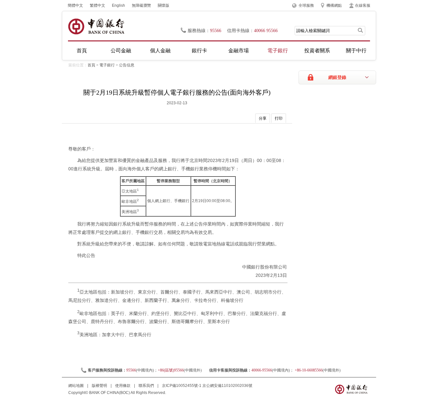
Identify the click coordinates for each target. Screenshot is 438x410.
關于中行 (356, 50)
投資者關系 (317, 50)
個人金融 (160, 50)
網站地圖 (76, 385)
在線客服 (362, 5)
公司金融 (121, 50)
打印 (278, 118)
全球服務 (306, 5)
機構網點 (334, 5)
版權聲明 (100, 385)
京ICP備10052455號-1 (181, 385)
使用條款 (123, 385)
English (118, 5)
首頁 (82, 50)
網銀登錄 (337, 77)
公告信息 (126, 65)
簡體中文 (75, 5)
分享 (262, 118)
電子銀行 (277, 50)
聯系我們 (147, 385)
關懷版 (163, 5)
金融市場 (238, 50)
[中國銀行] (96, 26)
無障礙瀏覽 (141, 5)
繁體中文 (97, 5)
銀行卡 (199, 50)
